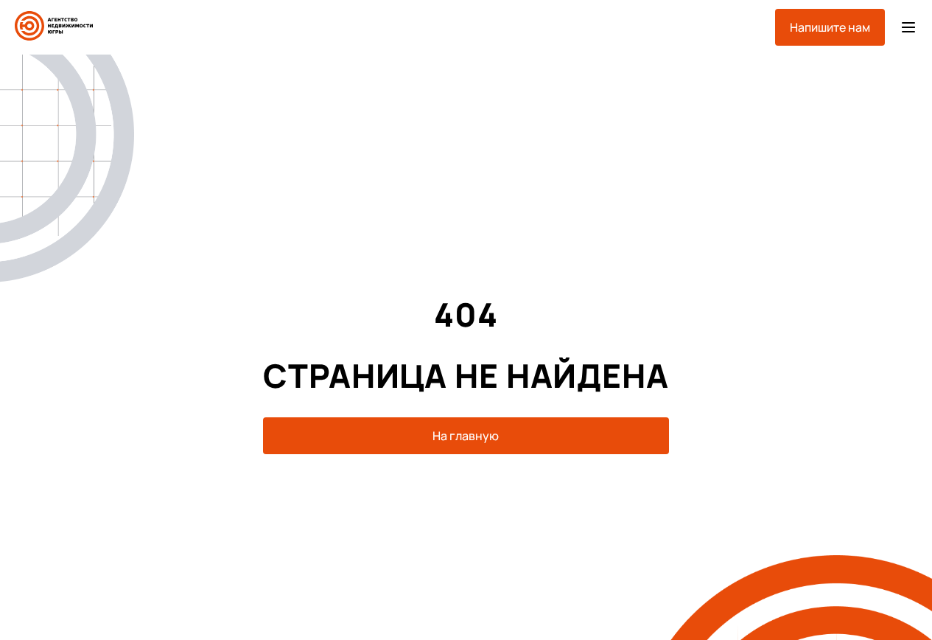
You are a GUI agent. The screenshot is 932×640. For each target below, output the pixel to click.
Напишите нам (830, 27)
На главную (465, 436)
